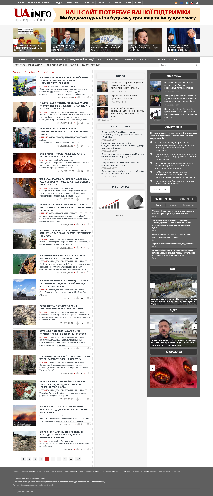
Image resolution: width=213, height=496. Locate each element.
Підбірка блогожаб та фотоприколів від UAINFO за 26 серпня (28, 48)
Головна (19, 2)
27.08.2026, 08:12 (109, 159)
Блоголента (152, 471)
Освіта (93, 471)
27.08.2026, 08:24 (109, 151)
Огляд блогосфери (38, 2)
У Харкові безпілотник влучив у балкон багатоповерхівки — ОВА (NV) (120, 164)
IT (103, 471)
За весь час (188, 205)
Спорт (173, 59)
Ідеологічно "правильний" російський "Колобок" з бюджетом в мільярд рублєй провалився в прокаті (127, 112)
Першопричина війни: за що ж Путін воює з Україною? (125, 97)
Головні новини (27, 471)
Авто (99, 471)
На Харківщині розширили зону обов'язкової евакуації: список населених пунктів (63, 131)
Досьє (101, 2)
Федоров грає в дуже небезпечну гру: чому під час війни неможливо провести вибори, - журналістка (180, 98)
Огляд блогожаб (62, 2)
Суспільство (39, 59)
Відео (137, 2)
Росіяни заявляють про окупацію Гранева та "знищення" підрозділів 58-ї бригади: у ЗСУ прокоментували (63, 283)
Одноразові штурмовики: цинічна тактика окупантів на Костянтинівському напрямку (127, 85)
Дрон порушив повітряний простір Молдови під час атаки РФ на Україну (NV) (122, 155)
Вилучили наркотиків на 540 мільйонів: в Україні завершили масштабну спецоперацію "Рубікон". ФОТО (174, 301)
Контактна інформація (29, 485)
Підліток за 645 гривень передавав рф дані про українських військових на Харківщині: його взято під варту (64, 106)
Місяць (173, 205)
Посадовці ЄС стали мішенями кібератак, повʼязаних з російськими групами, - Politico (179, 85)
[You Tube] (191, 3)
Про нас (16, 485)
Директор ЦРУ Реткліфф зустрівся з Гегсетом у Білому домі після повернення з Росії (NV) (121, 134)
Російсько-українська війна (28, 65)
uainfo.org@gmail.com (47, 485)
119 (78, 459)
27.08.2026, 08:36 (109, 140)
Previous (14, 41)
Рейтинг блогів (164, 471)
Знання (127, 60)
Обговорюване (164, 199)
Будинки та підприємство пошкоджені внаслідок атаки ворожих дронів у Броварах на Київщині (62, 435)
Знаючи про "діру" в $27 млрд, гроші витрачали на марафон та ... (105, 47)
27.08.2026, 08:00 (109, 168)
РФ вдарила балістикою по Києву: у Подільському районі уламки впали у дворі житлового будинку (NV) (122, 145)
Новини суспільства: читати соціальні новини (66, 112)
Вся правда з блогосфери (24, 72)
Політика (21, 59)
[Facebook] (181, 3)
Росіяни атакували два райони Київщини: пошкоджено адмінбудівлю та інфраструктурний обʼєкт (63, 80)
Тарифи (74, 65)
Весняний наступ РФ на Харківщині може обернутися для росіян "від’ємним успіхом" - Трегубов (65, 233)
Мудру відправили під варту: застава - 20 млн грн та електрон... (66, 47)
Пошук (40, 72)
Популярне (186, 199)
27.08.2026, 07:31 (109, 176)
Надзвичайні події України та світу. (61, 86)
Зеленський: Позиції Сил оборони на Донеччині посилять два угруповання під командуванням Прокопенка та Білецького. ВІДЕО (173, 342)
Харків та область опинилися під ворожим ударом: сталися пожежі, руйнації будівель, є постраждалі (64, 182)
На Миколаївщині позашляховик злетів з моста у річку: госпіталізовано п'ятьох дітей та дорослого (65, 207)
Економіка (59, 59)
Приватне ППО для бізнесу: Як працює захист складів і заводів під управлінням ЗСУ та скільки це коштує (180, 113)
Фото (128, 2)
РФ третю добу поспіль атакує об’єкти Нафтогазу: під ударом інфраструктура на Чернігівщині (63, 410)
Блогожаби (114, 2)
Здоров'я (159, 59)
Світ (101, 59)
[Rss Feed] (175, 3)
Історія (86, 471)
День (158, 205)
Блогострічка (82, 3)
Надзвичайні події (81, 59)
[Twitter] (186, 3)
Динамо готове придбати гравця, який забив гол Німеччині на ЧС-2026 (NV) (122, 172)
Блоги (120, 76)
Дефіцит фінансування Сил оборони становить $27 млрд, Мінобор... (144, 47)
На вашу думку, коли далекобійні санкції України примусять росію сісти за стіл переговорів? (173, 136)
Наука (79, 471)
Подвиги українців (91, 65)
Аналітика (174, 76)
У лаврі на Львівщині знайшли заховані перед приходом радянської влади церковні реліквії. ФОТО (62, 384)
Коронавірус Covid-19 (56, 65)
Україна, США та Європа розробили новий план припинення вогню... (179, 47)
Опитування (173, 127)
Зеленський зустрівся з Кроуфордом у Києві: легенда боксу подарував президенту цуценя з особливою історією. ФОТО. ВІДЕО (173, 252)
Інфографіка (120, 186)
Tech (142, 60)
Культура (113, 59)
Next (198, 41)
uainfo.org (42, 482)
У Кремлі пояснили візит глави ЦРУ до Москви (173, 244)
